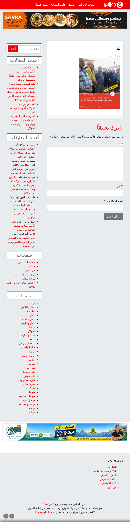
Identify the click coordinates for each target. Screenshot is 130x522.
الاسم (119, 186)
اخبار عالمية (28, 319)
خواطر (31, 266)
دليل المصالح (58, 4)
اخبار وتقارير (28, 323)
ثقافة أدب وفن (27, 343)
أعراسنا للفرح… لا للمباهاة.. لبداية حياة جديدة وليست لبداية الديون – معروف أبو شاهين (22, 209)
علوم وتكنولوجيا (26, 380)
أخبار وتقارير (28, 307)
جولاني (48, 504)
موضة (32, 408)
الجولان (31, 331)
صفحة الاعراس (86, 4)
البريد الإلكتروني (113, 200)
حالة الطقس (28, 347)
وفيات (31, 412)
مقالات (31, 388)
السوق (71, 4)
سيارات (31, 367)
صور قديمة (29, 270)
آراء (33, 302)
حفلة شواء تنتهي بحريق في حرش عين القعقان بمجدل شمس (23, 168)
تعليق (119, 143)
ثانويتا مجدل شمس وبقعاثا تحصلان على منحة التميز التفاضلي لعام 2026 (21, 95)
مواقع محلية (28, 278)
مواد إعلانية (29, 400)
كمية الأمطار (41, 4)
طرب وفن (29, 375)
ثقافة (32, 339)
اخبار (32, 315)
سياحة (31, 363)
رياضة (32, 351)
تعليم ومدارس (27, 335)
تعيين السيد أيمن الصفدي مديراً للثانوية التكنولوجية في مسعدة (21, 241)
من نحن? (112, 487)
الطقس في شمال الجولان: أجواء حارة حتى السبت (22, 108)
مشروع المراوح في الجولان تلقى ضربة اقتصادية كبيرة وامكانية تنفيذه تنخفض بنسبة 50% (21, 185)
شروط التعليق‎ (109, 475)
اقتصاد (31, 327)
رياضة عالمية (28, 355)
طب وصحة (29, 371)
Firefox (39, 512)
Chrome (50, 512)
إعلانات (31, 311)
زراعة (32, 359)
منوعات (31, 392)
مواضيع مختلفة (27, 404)
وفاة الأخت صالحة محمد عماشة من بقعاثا (23, 225)
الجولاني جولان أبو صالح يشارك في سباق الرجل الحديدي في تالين (22, 152)
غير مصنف (29, 384)
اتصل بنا (112, 466)
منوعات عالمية (27, 396)
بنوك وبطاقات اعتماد (23, 274)
